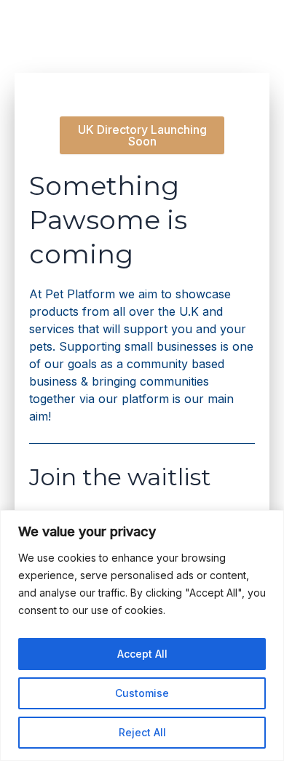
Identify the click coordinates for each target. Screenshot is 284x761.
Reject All (142, 732)
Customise (142, 693)
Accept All (142, 654)
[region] (142, 635)
